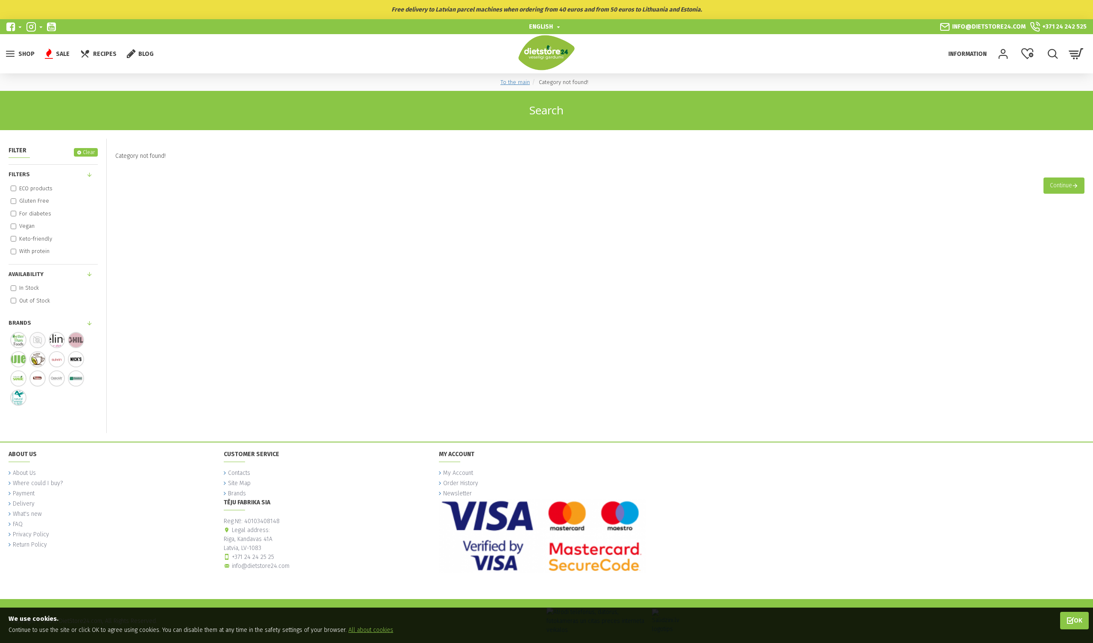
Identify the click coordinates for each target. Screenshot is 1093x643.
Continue (1061, 185)
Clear (89, 152)
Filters (19, 174)
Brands (20, 323)
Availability (26, 274)
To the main (515, 82)
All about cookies (370, 630)
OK (1078, 620)
